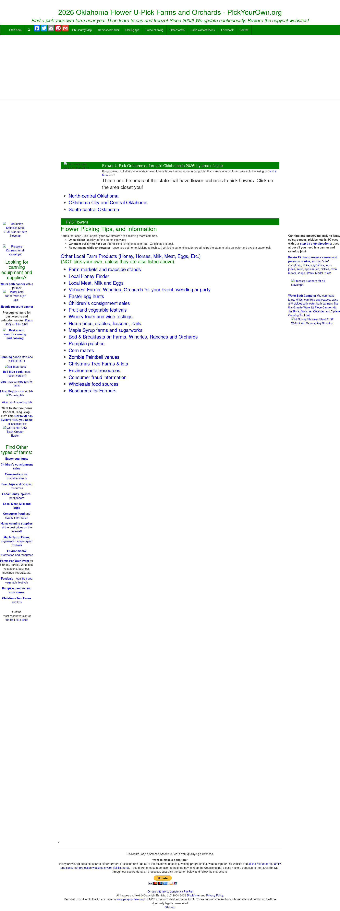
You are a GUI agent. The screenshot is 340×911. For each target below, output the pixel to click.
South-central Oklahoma (94, 209)
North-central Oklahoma (93, 195)
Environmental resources (94, 370)
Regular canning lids (16, 391)
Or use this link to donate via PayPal (170, 891)
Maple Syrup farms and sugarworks (105, 329)
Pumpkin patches (86, 343)
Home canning (154, 30)
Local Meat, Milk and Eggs (96, 282)
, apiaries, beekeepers (16, 496)
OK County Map (82, 30)
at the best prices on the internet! (17, 527)
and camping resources (16, 486)
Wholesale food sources (93, 383)
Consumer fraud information (98, 377)
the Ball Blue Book (17, 620)
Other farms (177, 30)
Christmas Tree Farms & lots (98, 363)
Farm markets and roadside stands (105, 269)
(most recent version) (16, 373)
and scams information (16, 515)
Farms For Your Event (14, 561)
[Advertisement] (170, 66)
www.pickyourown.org (130, 899)
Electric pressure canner (16, 306)
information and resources (16, 553)
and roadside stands (17, 476)
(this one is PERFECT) (17, 359)
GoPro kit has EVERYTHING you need (17, 418)
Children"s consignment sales (99, 302)
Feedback (227, 30)
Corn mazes (81, 350)
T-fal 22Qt (22, 324)
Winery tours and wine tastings (101, 316)
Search (244, 30)
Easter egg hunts (86, 296)
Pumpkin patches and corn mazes (16, 590)
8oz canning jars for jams (17, 383)
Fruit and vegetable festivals (98, 309)
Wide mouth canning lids (17, 402)
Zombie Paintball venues (94, 356)
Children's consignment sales (17, 466)
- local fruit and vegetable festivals (16, 580)
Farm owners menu (203, 30)
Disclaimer (193, 895)
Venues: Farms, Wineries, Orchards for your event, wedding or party (140, 289)
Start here (15, 30)
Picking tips (132, 30)
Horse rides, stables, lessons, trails (105, 323)
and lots (16, 600)
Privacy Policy (214, 895)
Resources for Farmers (92, 390)
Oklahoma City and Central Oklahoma (108, 202)
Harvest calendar (108, 30)
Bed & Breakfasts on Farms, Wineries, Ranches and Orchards (133, 336)
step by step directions (315, 243)
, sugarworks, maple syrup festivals (16, 541)
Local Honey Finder (89, 275)
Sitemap (170, 907)
